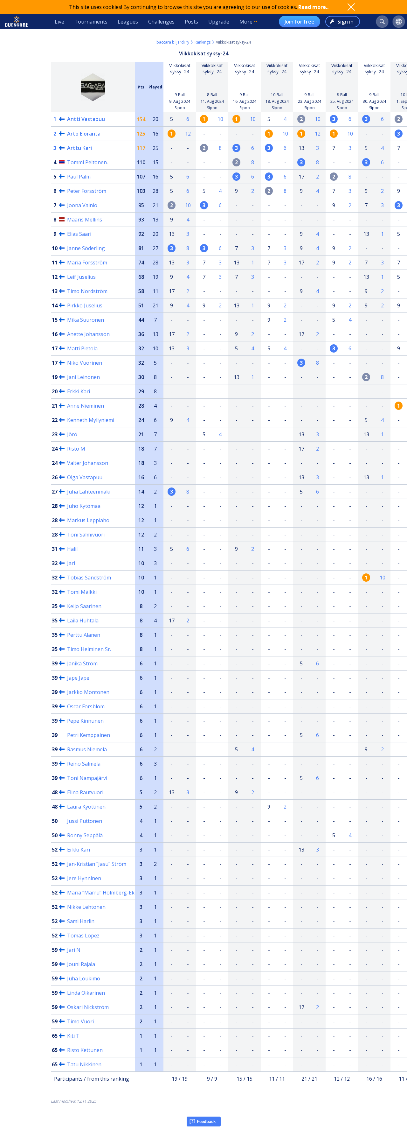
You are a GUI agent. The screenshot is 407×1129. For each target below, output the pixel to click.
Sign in (345, 21)
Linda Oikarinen (86, 992)
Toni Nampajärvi (87, 778)
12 (188, 133)
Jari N (73, 949)
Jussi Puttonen (84, 820)
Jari (71, 563)
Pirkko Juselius (84, 305)
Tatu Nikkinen (84, 1064)
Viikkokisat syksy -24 (179, 68)
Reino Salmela (83, 763)
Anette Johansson (88, 334)
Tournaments (90, 21)
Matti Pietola (82, 348)
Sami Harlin (80, 921)
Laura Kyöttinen (86, 806)
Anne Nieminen (85, 405)
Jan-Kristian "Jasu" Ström (96, 863)
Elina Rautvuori (85, 792)
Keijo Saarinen (84, 606)
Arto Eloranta (83, 133)
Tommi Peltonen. (87, 162)
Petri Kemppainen (88, 735)
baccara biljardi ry (172, 42)
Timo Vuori (80, 1021)
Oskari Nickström (88, 1007)
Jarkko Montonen (88, 692)
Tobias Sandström (89, 577)
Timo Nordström (87, 291)
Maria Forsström (87, 262)
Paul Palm (79, 176)
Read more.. (313, 7)
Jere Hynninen (84, 878)
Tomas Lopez (83, 935)
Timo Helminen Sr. (89, 649)
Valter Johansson (87, 462)
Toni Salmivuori (86, 534)
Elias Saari (79, 233)
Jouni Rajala (81, 964)
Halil (72, 548)
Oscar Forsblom (86, 706)
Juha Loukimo (83, 978)
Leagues (128, 21)
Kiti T (73, 1035)
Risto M (76, 448)
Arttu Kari (79, 147)
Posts (191, 21)
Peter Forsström (86, 190)
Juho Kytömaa (83, 505)
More (245, 21)
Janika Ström (82, 663)
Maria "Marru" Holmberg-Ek (101, 892)
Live (59, 21)
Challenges (161, 21)
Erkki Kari (78, 391)
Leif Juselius (81, 276)
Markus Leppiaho (88, 520)
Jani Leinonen (83, 377)
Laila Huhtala (83, 620)
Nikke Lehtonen (86, 906)
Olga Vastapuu (84, 477)
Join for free (299, 21)
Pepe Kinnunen (85, 720)
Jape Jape (78, 677)
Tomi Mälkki (82, 591)
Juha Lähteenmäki (88, 491)
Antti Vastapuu (86, 119)
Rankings (202, 42)
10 (220, 119)
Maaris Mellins (84, 219)
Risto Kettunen (85, 1050)
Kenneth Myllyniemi (90, 420)
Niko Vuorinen (84, 362)
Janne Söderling (86, 248)
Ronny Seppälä (85, 835)
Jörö (72, 434)
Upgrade (218, 21)
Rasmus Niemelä (87, 749)
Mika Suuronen (85, 319)
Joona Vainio (82, 205)
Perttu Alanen (83, 634)
